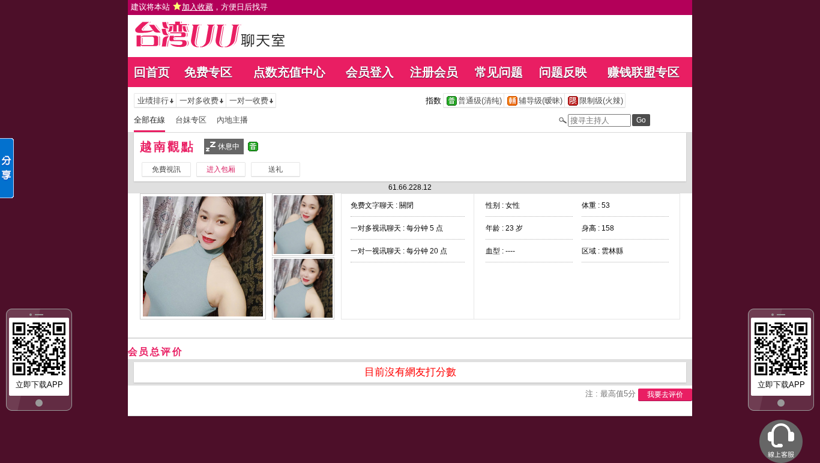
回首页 (152, 72)
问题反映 (563, 72)
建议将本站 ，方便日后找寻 (199, 6)
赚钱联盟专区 (643, 72)
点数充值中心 (289, 72)
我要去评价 (665, 394)
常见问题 (499, 72)
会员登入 (370, 72)
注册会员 (434, 72)
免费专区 (208, 72)
